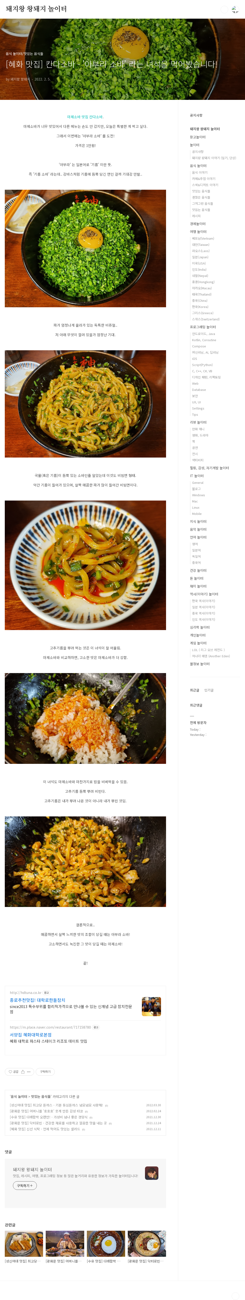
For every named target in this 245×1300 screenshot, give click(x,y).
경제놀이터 (198, 223)
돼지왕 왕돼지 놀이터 (36, 9)
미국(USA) (199, 263)
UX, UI (196, 402)
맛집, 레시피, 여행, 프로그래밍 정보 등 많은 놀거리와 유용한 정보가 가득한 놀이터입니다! (75, 1175)
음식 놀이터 (19, 1096)
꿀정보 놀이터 (200, 663)
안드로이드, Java (203, 333)
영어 (195, 544)
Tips (195, 414)
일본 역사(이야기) (203, 607)
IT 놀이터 (197, 475)
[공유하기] (23, 1071)
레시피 (196, 216)
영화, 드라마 (200, 435)
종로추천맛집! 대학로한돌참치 (37, 1000)
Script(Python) (202, 364)
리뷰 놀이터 (198, 422)
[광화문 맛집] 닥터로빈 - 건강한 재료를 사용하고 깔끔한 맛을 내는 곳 (58, 1123)
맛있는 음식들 (41, 1096)
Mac (195, 501)
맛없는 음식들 (201, 209)
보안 (195, 396)
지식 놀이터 (198, 521)
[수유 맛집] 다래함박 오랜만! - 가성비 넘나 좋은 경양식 (49, 1117)
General (197, 482)
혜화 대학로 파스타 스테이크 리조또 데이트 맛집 (48, 1041)
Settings (198, 408)
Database (199, 389)
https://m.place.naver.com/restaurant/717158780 (50, 1027)
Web (195, 383)
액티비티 (198, 460)
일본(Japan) (200, 257)
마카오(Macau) (202, 288)
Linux (195, 507)
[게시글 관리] (29, 1071)
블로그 (196, 488)
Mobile (197, 513)
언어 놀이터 (198, 537)
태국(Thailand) (202, 294)
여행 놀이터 (198, 231)
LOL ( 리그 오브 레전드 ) (208, 649)
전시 (195, 454)
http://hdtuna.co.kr (25, 993)
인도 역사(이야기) (203, 619)
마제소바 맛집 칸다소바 (85, 116)
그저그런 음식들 (202, 203)
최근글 (194, 690)
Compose (199, 346)
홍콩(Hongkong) (203, 282)
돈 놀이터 (196, 578)
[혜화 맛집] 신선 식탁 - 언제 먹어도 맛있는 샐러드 (45, 1129)
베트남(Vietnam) (203, 238)
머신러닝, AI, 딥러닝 (205, 352)
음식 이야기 (199, 172)
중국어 (196, 562)
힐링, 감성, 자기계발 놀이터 (209, 467)
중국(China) (199, 300)
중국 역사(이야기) (203, 613)
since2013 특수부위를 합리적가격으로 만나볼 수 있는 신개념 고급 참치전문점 (71, 1008)
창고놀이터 (198, 137)
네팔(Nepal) (200, 275)
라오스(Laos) (201, 250)
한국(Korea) (200, 306)
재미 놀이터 (198, 586)
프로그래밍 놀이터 (203, 326)
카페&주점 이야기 (203, 178)
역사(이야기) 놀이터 (204, 594)
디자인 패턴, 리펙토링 (206, 377)
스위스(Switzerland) (206, 319)
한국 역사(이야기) (203, 601)
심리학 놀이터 (200, 627)
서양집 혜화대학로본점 (31, 1034)
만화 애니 (198, 429)
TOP (235, 1296)
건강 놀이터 (198, 570)
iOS (194, 358)
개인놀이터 (198, 635)
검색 (224, 9)
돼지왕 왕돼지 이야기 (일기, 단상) (214, 158)
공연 (195, 447)
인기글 (209, 690)
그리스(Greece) (202, 313)
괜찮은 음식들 (201, 197)
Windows (198, 495)
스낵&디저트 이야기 (205, 185)
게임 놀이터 (198, 643)
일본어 (196, 550)
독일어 (196, 556)
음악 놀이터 (198, 529)
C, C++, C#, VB (202, 371)
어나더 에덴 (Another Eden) (211, 656)
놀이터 (194, 144)
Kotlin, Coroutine (204, 340)
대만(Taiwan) (200, 244)
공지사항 (198, 151)
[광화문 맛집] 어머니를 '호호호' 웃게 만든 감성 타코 (46, 1111)
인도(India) (199, 269)
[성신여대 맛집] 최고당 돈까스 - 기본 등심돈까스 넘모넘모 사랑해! (56, 1105)
